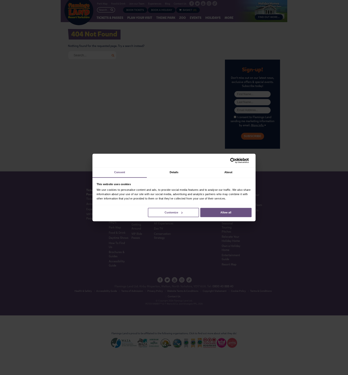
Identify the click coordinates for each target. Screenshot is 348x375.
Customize (171, 212)
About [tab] (228, 172)
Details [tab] (174, 172)
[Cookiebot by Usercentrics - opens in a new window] (236, 160)
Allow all (225, 212)
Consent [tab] (119, 172)
